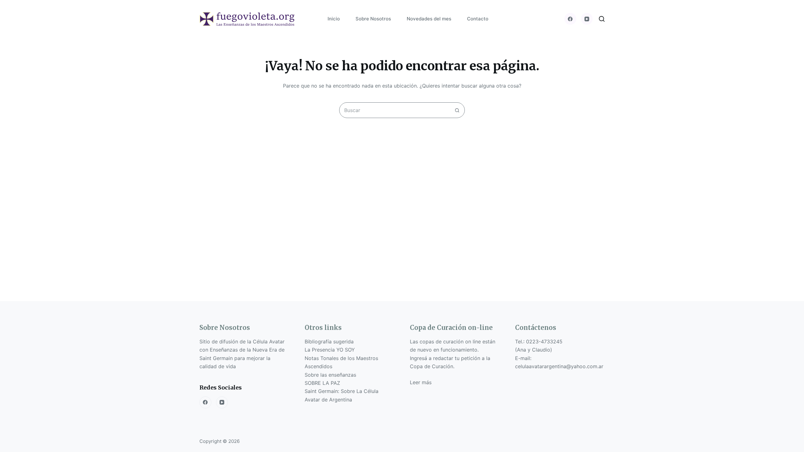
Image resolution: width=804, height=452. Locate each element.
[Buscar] (602, 19)
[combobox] (394, 110)
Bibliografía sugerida (329, 341)
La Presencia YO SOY (330, 350)
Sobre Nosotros (373, 19)
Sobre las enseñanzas (330, 375)
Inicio (334, 19)
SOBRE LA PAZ (322, 383)
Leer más (421, 382)
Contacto (477, 19)
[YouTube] (587, 19)
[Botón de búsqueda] (456, 110)
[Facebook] (570, 19)
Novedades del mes (429, 19)
